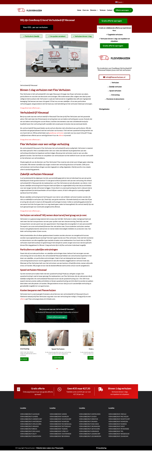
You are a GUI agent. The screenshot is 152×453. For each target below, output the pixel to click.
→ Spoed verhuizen (114, 91)
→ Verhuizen (114, 82)
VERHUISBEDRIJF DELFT (28, 434)
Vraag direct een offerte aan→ (30, 108)
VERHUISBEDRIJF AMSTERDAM (30, 421)
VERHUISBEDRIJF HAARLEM (59, 416)
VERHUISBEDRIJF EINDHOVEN (30, 436)
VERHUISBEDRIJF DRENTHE (88, 419)
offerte (61, 135)
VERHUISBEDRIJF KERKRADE (89, 431)
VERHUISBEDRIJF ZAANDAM (118, 436)
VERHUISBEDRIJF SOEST (116, 426)
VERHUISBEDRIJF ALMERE (29, 416)
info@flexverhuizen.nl (115, 77)
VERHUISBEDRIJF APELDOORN (30, 424)
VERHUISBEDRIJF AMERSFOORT (31, 419)
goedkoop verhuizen (56, 133)
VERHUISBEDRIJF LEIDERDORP (89, 434)
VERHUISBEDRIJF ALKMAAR (29, 414)
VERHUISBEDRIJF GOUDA (88, 416)
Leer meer (21, 359)
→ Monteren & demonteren (114, 99)
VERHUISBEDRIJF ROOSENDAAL (61, 424)
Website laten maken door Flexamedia (49, 448)
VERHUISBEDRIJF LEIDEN (58, 414)
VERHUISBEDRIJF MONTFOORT (119, 419)
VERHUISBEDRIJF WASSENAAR (118, 434)
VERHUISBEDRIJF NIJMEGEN (59, 421)
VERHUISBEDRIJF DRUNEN (88, 421)
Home (79, 10)
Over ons (86, 10)
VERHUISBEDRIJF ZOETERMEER (60, 434)
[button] (55, 368)
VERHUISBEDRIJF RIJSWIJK (117, 424)
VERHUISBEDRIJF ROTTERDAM (60, 426)
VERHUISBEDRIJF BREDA (28, 429)
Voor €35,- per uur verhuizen (35, 27)
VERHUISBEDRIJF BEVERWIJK (60, 436)
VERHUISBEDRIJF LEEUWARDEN (90, 436)
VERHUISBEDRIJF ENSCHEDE (89, 424)
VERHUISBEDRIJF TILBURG (59, 429)
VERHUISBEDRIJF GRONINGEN (89, 426)
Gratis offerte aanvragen (57, 317)
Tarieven (103, 10)
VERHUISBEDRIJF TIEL (115, 431)
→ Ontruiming (114, 95)
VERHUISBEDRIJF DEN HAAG (30, 431)
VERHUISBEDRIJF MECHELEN (118, 416)
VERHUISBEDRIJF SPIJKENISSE (118, 429)
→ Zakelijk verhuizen (114, 87)
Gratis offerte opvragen (112, 21)
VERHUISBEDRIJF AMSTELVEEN (89, 414)
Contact (109, 10)
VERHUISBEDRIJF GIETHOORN (89, 429)
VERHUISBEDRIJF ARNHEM (29, 426)
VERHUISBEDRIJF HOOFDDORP (60, 419)
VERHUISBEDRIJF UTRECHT (59, 431)
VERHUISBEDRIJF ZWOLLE (117, 414)
